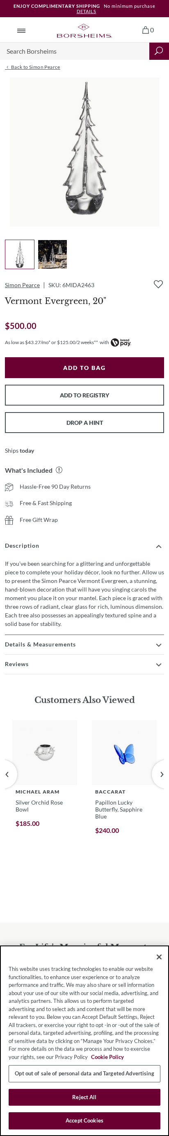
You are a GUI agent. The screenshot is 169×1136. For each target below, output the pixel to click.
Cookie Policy (107, 1057)
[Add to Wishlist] (158, 284)
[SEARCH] (159, 51)
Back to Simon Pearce (35, 67)
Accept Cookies (84, 1120)
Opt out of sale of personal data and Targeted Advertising (84, 1073)
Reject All (84, 1097)
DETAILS (86, 11)
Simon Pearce (22, 284)
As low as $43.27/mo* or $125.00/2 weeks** (51, 342)
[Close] (159, 957)
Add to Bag (84, 367)
